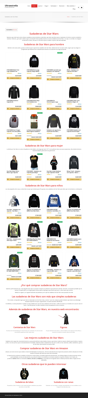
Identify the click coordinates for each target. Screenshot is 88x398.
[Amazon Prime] (19, 73)
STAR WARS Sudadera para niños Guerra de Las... (74, 239)
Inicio (29, 6)
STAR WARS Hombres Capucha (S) (12, 101)
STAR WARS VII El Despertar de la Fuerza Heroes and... (53, 239)
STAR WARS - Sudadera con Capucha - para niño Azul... (74, 270)
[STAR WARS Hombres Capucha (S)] (14, 92)
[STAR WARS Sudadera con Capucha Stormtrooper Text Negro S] (74, 121)
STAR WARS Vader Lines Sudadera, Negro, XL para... (73, 101)
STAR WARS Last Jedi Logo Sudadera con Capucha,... (54, 70)
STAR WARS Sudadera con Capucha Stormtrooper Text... (74, 130)
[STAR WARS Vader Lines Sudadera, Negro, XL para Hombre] (74, 92)
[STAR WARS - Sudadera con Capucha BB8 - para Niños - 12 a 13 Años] (54, 261)
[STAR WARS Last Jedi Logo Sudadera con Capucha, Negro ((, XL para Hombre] (54, 61)
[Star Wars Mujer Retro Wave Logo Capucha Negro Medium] (14, 162)
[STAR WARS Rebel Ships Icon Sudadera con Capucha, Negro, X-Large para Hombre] (34, 92)
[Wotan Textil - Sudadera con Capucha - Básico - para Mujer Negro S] (74, 162)
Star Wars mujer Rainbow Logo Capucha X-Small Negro (54, 172)
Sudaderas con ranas (63, 382)
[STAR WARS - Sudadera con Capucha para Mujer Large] (34, 162)
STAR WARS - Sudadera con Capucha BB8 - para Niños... (54, 270)
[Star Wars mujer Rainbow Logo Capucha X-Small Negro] (54, 162)
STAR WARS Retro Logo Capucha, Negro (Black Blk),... (33, 70)
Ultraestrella (11, 5)
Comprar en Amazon (14, 78)
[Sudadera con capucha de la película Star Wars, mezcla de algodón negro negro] (54, 121)
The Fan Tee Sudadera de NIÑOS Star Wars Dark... (34, 210)
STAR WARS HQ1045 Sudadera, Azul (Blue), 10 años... (53, 210)
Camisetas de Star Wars (24, 327)
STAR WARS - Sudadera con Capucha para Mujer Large (34, 172)
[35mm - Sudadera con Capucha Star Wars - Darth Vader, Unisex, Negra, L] (74, 61)
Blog (74, 9)
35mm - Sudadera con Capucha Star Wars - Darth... (73, 70)
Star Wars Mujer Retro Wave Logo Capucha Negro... (13, 172)
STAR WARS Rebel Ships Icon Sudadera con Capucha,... (33, 101)
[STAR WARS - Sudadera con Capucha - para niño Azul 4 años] (74, 261)
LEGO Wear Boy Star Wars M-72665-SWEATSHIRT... (14, 270)
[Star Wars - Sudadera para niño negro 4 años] (14, 230)
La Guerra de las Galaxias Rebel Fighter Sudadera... (34, 130)
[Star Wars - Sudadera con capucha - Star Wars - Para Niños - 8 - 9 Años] (14, 201)
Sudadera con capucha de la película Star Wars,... (54, 130)
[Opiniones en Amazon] (9, 73)
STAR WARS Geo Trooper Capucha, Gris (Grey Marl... (14, 130)
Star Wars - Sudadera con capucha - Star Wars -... (13, 210)
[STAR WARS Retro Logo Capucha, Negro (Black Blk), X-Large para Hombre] (34, 61)
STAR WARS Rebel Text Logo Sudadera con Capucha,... (13, 70)
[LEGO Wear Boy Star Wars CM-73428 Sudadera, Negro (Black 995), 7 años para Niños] (34, 230)
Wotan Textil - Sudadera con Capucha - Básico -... (73, 172)
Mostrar (14, 29)
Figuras (63, 327)
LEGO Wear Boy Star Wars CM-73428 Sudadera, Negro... (34, 239)
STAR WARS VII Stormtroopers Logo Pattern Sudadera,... (52, 101)
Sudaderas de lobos (24, 382)
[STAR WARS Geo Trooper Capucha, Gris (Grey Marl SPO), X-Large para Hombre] (14, 121)
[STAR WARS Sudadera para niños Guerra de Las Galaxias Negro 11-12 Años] (74, 230)
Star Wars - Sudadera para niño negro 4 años (14, 239)
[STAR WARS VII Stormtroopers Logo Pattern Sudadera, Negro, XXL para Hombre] (54, 92)
